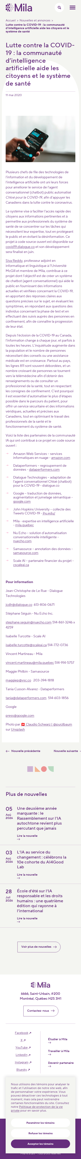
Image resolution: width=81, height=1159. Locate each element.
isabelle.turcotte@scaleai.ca (26, 645)
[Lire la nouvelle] (25, 839)
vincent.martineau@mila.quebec (30, 663)
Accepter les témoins (40, 1144)
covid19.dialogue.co (20, 247)
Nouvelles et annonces (35, 20)
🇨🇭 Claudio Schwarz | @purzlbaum (46, 724)
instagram (21, 1062)
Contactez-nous (38, 1011)
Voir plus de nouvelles (36, 947)
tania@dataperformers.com (26, 698)
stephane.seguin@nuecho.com (29, 622)
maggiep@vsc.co (18, 680)
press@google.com (20, 715)
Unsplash (18, 729)
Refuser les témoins (40, 1133)
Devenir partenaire (61, 1063)
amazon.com (60, 458)
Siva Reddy (14, 261)
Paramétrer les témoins (40, 1123)
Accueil (11, 20)
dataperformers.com (44, 469)
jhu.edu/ (49, 513)
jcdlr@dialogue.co (19, 605)
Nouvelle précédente (25, 751)
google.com (22, 501)
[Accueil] (19, 10)
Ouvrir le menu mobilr (72, 7)
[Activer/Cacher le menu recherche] (59, 7)
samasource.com (25, 553)
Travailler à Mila (58, 1051)
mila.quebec (24, 525)
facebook (21, 1033)
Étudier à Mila (57, 1039)
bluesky (21, 1070)
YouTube (21, 1047)
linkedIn (22, 1055)
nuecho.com (22, 541)
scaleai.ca (22, 565)
